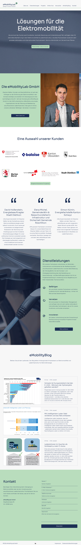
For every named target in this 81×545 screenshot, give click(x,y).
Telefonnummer (46, 493)
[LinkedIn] (35, 543)
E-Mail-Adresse (46, 487)
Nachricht (45, 511)
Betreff (44, 505)
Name (43, 481)
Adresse (44, 499)
